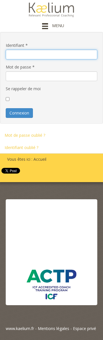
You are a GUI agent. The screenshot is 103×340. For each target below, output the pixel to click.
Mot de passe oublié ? (25, 135)
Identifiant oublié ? (21, 147)
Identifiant (17, 45)
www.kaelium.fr (20, 328)
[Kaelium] (51, 9)
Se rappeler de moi (23, 88)
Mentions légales (53, 328)
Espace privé (84, 328)
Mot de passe (20, 67)
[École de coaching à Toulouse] (51, 251)
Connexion (19, 113)
